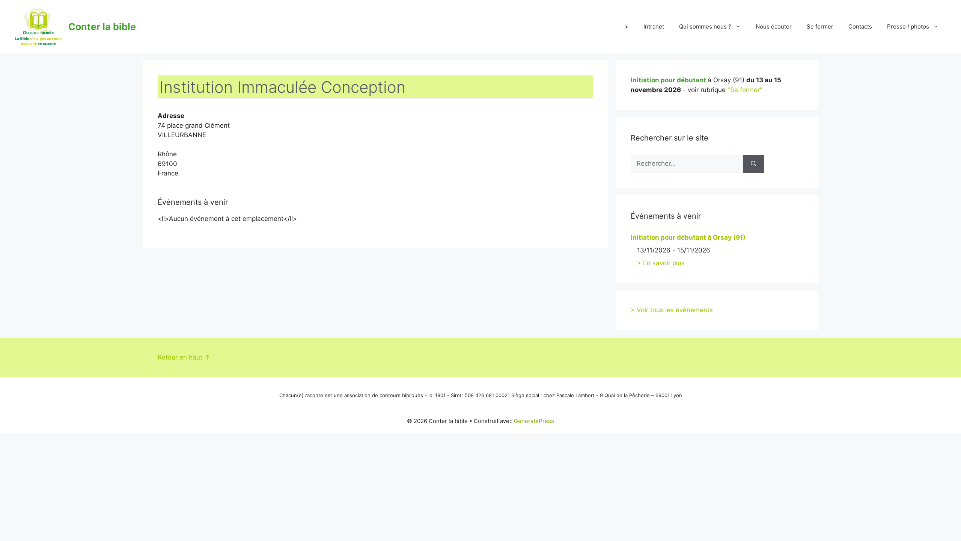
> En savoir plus (661, 263)
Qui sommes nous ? (705, 26)
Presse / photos (908, 26)
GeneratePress (534, 421)
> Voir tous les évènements (672, 310)
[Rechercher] (753, 164)
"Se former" (745, 90)
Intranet (653, 26)
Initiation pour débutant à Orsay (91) (688, 237)
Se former (820, 26)
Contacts (860, 26)
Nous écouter (774, 26)
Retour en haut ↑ (184, 357)
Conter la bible (102, 26)
